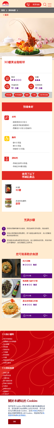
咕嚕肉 (5, 386)
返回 (7, 15)
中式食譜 (18, 95)
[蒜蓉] (21, 207)
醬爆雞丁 (6, 391)
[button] (44, 4)
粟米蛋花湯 (7, 375)
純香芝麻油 (7, 363)
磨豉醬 (5, 347)
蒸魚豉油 (6, 349)
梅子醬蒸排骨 (7, 381)
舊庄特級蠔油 (7, 339)
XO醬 (5, 357)
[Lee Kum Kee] (5, 4)
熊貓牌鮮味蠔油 (8, 360)
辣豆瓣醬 (6, 344)
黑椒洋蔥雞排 (7, 383)
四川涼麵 (26, 261)
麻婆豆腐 (6, 373)
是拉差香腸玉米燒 (30, 301)
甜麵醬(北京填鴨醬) (9, 341)
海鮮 (27, 95)
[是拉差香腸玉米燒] (11, 308)
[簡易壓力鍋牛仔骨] (11, 288)
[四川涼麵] (11, 268)
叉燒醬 (5, 352)
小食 (34, 95)
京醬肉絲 (6, 378)
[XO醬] (21, 193)
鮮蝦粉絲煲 (7, 389)
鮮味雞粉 (6, 355)
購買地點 (36, 4)
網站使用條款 (20, 415)
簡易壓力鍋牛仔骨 (30, 281)
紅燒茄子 (6, 394)
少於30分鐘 (43, 95)
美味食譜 (12, 10)
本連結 (35, 411)
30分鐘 (8, 95)
